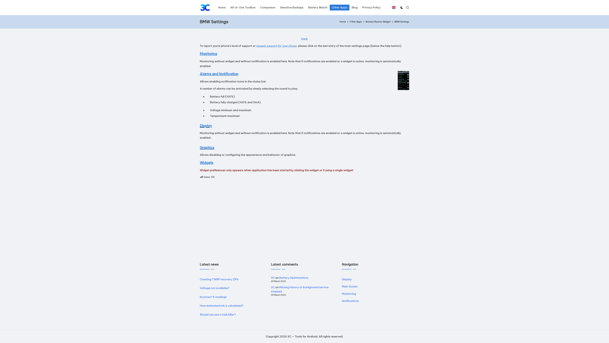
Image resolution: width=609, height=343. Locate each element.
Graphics (207, 147)
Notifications (350, 301)
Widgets (206, 163)
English (394, 9)
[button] (394, 7)
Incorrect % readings (213, 297)
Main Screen (350, 286)
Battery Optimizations (293, 277)
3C (273, 277)
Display (206, 126)
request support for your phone (276, 46)
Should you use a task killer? (218, 314)
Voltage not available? (214, 288)
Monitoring (208, 54)
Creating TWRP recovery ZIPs (219, 279)
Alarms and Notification (219, 74)
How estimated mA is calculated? (221, 305)
